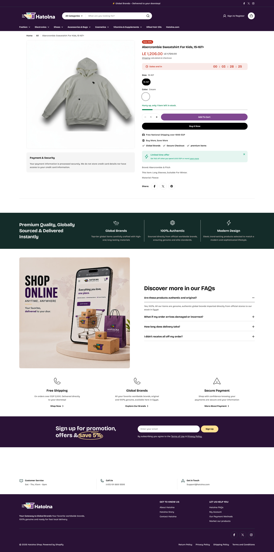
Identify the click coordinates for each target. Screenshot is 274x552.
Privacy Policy (203, 544)
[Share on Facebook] (154, 186)
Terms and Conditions (243, 544)
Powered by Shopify (53, 544)
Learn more (194, 159)
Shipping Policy (221, 544)
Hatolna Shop (35, 544)
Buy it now (194, 126)
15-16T (146, 82)
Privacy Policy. (194, 436)
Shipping (146, 58)
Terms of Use (178, 436)
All (37, 35)
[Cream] (145, 96)
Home (29, 35)
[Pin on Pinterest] (171, 186)
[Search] (148, 16)
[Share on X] (163, 186)
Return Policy (185, 544)
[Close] (244, 154)
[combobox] (107, 15)
